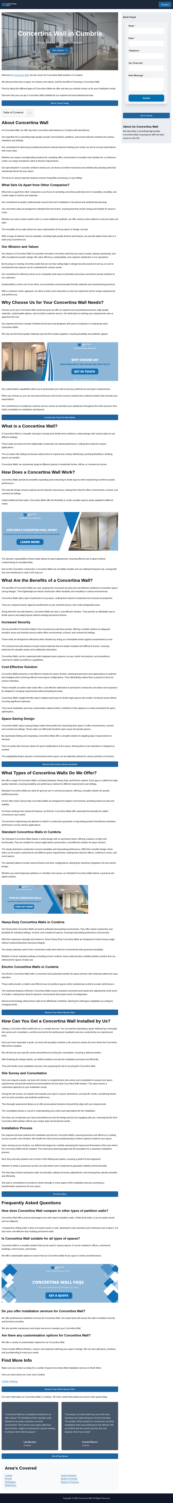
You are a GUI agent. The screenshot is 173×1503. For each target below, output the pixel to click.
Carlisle (5, 1381)
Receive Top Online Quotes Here (60, 1012)
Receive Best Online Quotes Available (60, 764)
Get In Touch (146, 116)
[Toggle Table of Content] (28, 113)
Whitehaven (10, 1485)
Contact (165, 5)
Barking (14, 1381)
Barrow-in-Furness (70, 1482)
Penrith (8, 1479)
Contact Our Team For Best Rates (59, 417)
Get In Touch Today (60, 103)
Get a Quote (58, 50)
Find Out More (59, 1194)
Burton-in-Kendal (69, 1479)
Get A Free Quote (60, 1456)
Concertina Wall (21, 75)
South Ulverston (68, 1475)
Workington (10, 1482)
